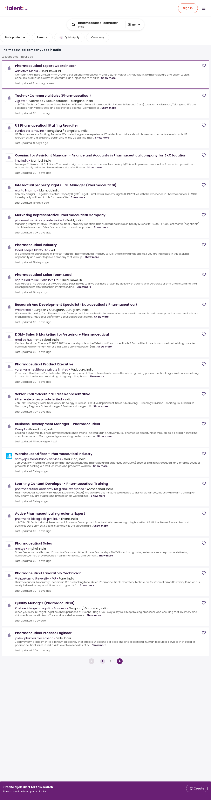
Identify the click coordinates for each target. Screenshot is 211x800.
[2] (120, 661)
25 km (132, 25)
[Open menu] (203, 8)
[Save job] (204, 65)
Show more (108, 78)
